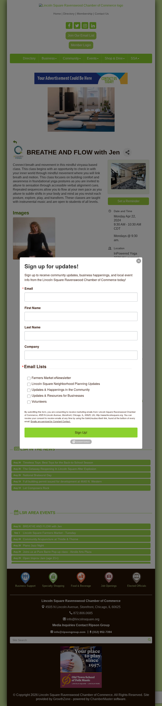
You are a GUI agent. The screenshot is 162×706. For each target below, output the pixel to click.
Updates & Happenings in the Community (61, 389)
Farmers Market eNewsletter (51, 377)
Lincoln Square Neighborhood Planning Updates (66, 383)
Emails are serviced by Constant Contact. (51, 421)
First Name (32, 307)
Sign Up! (81, 432)
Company (31, 346)
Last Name (32, 327)
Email (28, 288)
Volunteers (39, 401)
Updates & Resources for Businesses (58, 395)
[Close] (138, 261)
